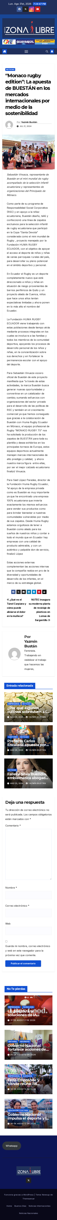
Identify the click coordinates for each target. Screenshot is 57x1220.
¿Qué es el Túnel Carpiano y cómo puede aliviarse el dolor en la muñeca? (16, 608)
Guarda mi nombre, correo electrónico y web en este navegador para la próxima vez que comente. (27, 951)
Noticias (10, 69)
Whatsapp (11, 1145)
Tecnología (28, 1007)
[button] (47, 51)
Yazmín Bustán (29, 122)
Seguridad (25, 1041)
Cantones (12, 737)
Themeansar (28, 1198)
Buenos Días (20, 1206)
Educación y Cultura (18, 1110)
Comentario (13, 825)
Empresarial (14, 704)
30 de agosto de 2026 (23, 1055)
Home (9, 1206)
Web (7, 923)
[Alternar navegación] (26, 51)
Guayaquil (27, 1076)
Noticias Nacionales (28, 1213)
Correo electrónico (17, 905)
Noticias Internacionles (39, 1206)
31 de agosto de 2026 (22, 1020)
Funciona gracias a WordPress (19, 1194)
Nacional (13, 1041)
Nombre (11, 887)
